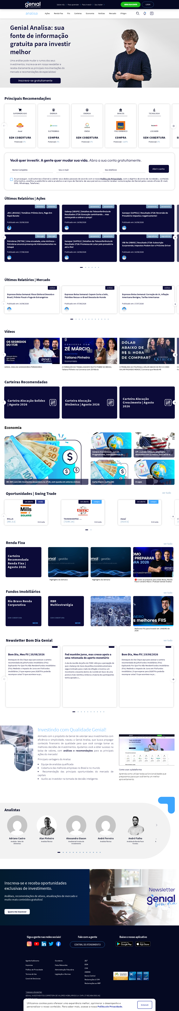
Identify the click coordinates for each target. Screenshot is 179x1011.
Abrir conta (158, 168)
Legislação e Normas (63, 974)
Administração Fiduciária (64, 969)
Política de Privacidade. (110, 1006)
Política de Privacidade (111, 178)
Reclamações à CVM (92, 979)
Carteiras (78, 13)
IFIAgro (123, 13)
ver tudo (166, 493)
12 (108, 319)
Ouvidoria (59, 961)
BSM (86, 964)
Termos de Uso (31, 974)
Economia (90, 13)
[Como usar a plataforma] (152, 13)
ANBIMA (87, 972)
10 (101, 319)
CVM (86, 968)
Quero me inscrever (17, 911)
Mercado (112, 13)
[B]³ (86, 961)
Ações (47, 13)
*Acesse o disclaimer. (34, 992)
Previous (4, 126)
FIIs (68, 13)
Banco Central (90, 976)
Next (173, 126)
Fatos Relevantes (61, 965)
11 (93, 852)
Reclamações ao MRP (93, 983)
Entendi (145, 1004)
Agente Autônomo (32, 961)
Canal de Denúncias (33, 978)
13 (100, 852)
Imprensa (29, 965)
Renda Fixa (58, 13)
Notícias (101, 13)
